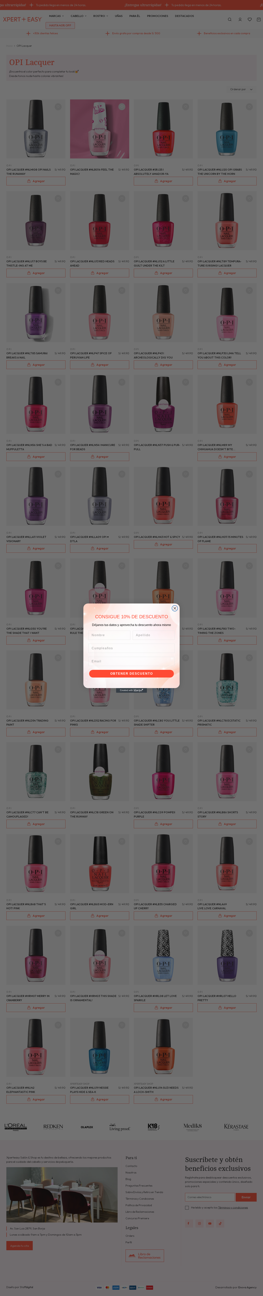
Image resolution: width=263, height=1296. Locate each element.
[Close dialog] (175, 608)
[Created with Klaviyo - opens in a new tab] (131, 690)
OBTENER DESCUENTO (131, 673)
